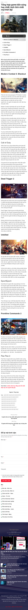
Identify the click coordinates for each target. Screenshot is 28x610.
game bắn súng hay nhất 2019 (8, 403)
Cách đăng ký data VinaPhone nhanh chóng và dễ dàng (15, 570)
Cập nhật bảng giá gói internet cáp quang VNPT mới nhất (17, 582)
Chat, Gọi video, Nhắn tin (8, 491)
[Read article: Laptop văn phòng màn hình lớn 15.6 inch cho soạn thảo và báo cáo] (3, 565)
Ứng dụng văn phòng (7, 517)
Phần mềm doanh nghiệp (8, 501)
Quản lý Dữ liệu (6, 511)
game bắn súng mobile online (8, 405)
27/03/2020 (14, 12)
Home (2, 2)
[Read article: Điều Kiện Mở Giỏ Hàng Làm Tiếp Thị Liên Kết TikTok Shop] (14, 543)
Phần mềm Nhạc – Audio (8, 509)
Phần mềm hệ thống (7, 504)
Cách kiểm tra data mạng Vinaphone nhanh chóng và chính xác (17, 576)
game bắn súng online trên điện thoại (10, 409)
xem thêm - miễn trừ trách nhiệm (14, 606)
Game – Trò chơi (6, 496)
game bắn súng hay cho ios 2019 (9, 401)
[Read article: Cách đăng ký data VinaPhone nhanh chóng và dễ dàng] (3, 571)
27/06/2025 (10, 572)
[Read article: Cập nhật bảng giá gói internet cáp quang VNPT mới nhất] (3, 583)
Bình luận (3, 439)
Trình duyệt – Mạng (6, 514)
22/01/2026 (8, 554)
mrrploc (3, 554)
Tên (2, 456)
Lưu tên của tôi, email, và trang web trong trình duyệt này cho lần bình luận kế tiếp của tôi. (13, 475)
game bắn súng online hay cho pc (9, 407)
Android (5, 2)
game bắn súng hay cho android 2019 (10, 397)
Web (3, 548)
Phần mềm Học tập (6, 506)
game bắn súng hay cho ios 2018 (9, 399)
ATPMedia (7, 12)
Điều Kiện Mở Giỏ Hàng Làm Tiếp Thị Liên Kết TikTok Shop (14, 552)
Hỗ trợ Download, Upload (8, 498)
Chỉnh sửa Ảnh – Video (7, 493)
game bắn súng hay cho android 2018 (12, 395)
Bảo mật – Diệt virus (7, 488)
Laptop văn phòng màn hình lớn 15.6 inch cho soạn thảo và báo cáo (17, 564)
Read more (5, 560)
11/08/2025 (10, 566)
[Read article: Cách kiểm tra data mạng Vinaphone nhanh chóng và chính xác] (3, 577)
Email (2, 463)
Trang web (3, 469)
